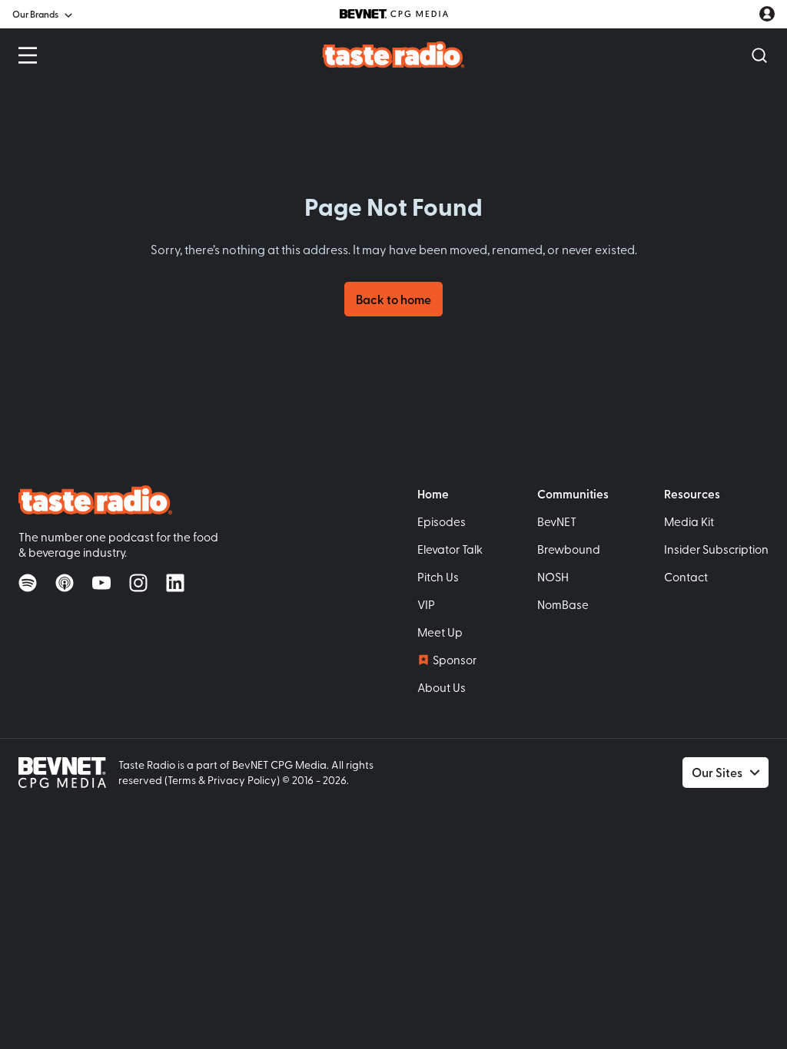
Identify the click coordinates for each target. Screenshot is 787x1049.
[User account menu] (767, 14)
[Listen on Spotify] (27, 583)
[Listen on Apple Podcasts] (64, 583)
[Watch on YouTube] (101, 583)
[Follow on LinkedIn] (175, 583)
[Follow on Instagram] (138, 583)
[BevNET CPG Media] (394, 13)
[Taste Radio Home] (394, 54)
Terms (182, 780)
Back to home (393, 299)
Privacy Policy (242, 780)
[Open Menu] (27, 55)
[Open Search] (759, 55)
